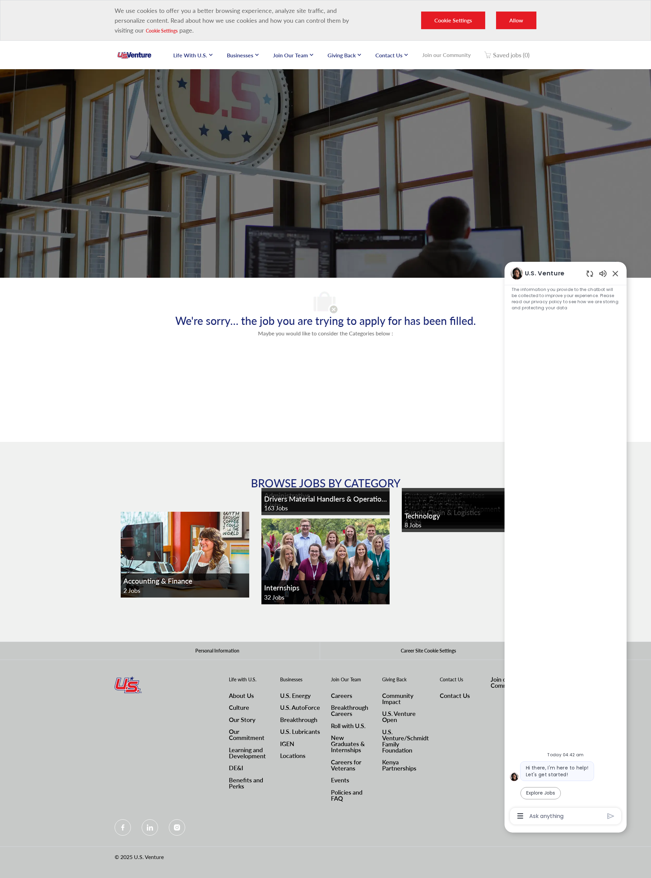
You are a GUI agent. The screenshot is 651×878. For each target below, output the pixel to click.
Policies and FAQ (346, 795)
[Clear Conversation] (590, 273)
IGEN (287, 743)
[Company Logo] (134, 55)
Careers (341, 695)
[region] (566, 544)
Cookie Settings (162, 31)
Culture (239, 707)
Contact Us (455, 695)
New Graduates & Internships (348, 744)
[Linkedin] (150, 827)
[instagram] (177, 827)
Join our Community (446, 55)
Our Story (242, 719)
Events (340, 780)
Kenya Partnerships (399, 765)
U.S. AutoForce (300, 707)
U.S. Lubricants (300, 731)
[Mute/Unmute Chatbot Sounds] (603, 273)
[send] (611, 816)
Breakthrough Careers (349, 710)
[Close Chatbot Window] (615, 273)
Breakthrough (298, 719)
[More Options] (520, 816)
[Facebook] (123, 827)
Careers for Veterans (346, 765)
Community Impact (397, 698)
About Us (241, 695)
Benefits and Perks (246, 783)
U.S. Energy (295, 695)
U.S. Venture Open (399, 716)
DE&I (236, 768)
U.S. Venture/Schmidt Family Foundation (405, 741)
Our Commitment (246, 734)
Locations (292, 755)
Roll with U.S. (348, 725)
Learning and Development (247, 753)
